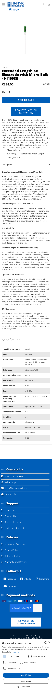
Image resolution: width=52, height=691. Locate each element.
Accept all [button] (26, 675)
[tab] (26, 164)
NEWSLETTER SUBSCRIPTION (26, 622)
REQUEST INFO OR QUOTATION (26, 111)
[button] (25, 686)
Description (7, 164)
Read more (16, 652)
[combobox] (45, 642)
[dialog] (26, 665)
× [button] (49, 642)
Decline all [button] (26, 681)
